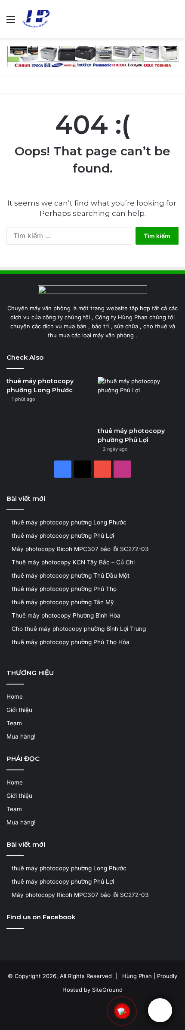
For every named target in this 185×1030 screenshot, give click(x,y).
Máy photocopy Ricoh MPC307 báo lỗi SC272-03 (80, 548)
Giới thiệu (19, 709)
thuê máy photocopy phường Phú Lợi (63, 535)
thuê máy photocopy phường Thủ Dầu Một (71, 575)
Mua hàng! (21, 736)
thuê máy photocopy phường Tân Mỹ (63, 602)
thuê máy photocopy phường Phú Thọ (64, 588)
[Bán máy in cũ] (92, 56)
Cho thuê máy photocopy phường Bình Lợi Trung (79, 628)
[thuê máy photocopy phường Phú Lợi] (138, 399)
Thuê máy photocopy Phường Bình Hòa (66, 615)
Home (14, 696)
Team (14, 723)
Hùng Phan (137, 975)
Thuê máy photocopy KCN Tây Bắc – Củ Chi (73, 562)
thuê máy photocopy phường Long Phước (69, 522)
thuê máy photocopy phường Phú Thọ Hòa (71, 642)
